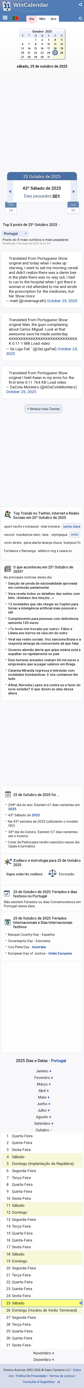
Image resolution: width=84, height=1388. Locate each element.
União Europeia (60, 953)
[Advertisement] (42, 123)
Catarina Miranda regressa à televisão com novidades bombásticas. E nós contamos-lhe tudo (43, 674)
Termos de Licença (61, 1376)
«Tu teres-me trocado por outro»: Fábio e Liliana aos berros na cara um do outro (40, 631)
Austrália (39, 947)
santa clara (71, 526)
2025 (12, 809)
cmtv (74, 535)
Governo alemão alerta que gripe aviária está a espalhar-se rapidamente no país (44, 652)
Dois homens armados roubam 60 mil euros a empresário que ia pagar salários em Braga (43, 662)
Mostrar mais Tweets (43, 409)
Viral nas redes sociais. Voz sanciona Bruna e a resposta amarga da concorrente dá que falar (44, 641)
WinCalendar (30, 5)
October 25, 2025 (62, 300)
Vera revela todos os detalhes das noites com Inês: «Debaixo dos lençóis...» (44, 596)
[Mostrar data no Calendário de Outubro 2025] (42, 51)
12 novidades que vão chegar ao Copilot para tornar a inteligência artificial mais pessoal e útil (43, 608)
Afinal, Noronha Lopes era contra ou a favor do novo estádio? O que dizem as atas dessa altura (44, 689)
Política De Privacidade (31, 1376)
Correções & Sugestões (38, 1382)
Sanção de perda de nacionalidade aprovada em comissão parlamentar (42, 585)
